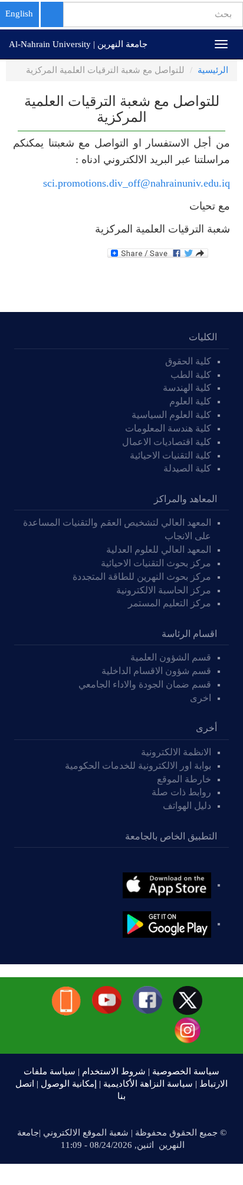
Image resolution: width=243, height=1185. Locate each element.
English (19, 13)
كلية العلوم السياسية (171, 415)
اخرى (200, 698)
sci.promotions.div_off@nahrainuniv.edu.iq (136, 183)
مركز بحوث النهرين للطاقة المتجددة (142, 577)
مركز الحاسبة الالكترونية (163, 590)
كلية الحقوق (188, 361)
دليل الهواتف (187, 806)
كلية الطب (190, 375)
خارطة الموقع (184, 779)
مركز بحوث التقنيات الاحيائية (156, 563)
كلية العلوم (190, 401)
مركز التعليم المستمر (169, 603)
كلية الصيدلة (187, 468)
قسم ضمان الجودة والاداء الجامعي (144, 684)
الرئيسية (213, 70)
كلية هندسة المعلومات (168, 428)
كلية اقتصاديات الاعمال (166, 442)
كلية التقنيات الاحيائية (170, 455)
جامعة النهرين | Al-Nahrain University (78, 44)
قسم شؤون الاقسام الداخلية (155, 671)
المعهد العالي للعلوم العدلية (158, 550)
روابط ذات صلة (181, 792)
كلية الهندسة (187, 388)
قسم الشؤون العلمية (170, 657)
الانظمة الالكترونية (176, 752)
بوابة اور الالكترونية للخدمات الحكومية (138, 766)
